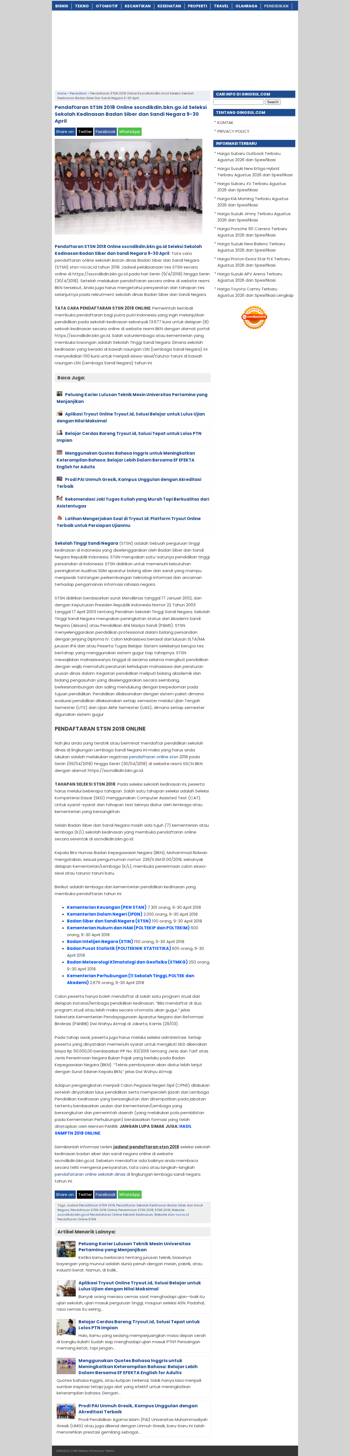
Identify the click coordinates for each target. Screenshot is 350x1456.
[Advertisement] (175, 49)
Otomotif (107, 6)
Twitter (85, 131)
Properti (197, 6)
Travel (221, 6)
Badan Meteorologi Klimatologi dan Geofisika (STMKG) (127, 962)
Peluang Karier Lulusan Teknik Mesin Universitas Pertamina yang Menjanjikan (134, 1247)
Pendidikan (276, 6)
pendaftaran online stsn (153, 757)
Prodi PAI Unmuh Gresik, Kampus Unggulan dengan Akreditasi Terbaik (138, 1409)
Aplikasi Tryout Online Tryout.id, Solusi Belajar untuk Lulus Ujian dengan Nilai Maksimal (139, 1286)
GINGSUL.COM (67, 1451)
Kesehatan (169, 6)
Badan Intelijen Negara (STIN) (100, 941)
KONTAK (225, 122)
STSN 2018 (162, 1210)
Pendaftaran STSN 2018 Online (94, 1210)
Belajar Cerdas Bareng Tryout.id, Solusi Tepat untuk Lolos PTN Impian (139, 1325)
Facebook (105, 131)
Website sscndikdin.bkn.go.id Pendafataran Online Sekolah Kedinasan (120, 1212)
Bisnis (61, 6)
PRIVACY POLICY (233, 131)
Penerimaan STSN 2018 (135, 1210)
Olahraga (246, 6)
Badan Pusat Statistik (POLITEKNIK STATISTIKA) (119, 948)
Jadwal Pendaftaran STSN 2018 (91, 1205)
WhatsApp (129, 131)
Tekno (82, 6)
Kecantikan (138, 6)
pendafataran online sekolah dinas (90, 1174)
